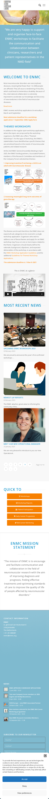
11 (6, 469)
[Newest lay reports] (24, 378)
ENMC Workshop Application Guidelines (22, 253)
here (35, 120)
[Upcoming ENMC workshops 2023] (24, 330)
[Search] (38, 5)
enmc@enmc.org (10, 635)
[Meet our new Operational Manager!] (24, 425)
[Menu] (44, 5)
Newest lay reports (13, 397)
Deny (24, 786)
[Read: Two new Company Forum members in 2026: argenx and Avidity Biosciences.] (6, 695)
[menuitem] (38, 5)
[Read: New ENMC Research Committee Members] (6, 719)
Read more (8, 106)
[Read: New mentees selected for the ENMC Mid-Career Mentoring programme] (6, 710)
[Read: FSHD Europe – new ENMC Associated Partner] (6, 704)
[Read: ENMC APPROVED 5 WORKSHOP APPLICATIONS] (6, 689)
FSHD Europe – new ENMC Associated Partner (25, 703)
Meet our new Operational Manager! (22, 444)
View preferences (24, 793)
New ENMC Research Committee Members (24, 718)
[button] (45, 755)
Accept (24, 779)
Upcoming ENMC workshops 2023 (19, 348)
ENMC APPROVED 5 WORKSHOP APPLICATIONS (25, 688)
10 (30, 464)
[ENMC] (20, 5)
